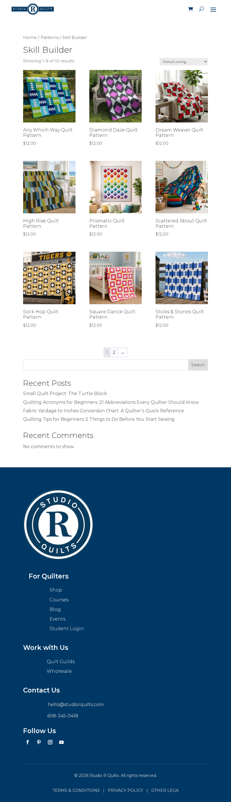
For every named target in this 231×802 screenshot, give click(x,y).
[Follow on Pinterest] (38, 742)
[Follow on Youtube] (61, 742)
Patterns (50, 37)
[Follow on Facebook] (27, 742)
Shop (56, 590)
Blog (55, 609)
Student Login (67, 628)
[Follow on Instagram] (50, 742)
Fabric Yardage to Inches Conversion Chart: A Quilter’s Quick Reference (103, 410)
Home (30, 37)
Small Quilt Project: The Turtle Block (65, 393)
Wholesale (59, 671)
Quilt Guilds (61, 661)
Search (198, 364)
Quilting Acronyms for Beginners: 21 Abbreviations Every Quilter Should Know (111, 402)
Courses (59, 599)
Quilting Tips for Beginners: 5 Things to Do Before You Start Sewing (99, 419)
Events (57, 619)
